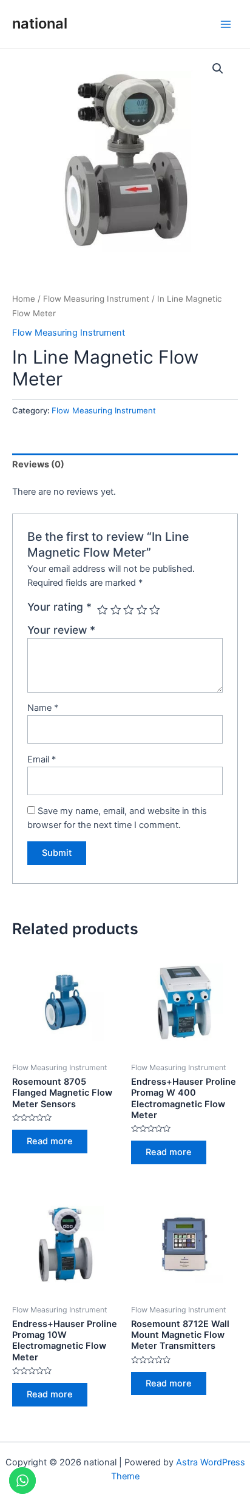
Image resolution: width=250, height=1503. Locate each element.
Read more (50, 1141)
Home (23, 299)
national (39, 23)
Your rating (59, 606)
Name (42, 707)
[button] (218, 69)
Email (41, 759)
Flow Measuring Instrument (96, 299)
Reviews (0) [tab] (38, 464)
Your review (61, 629)
